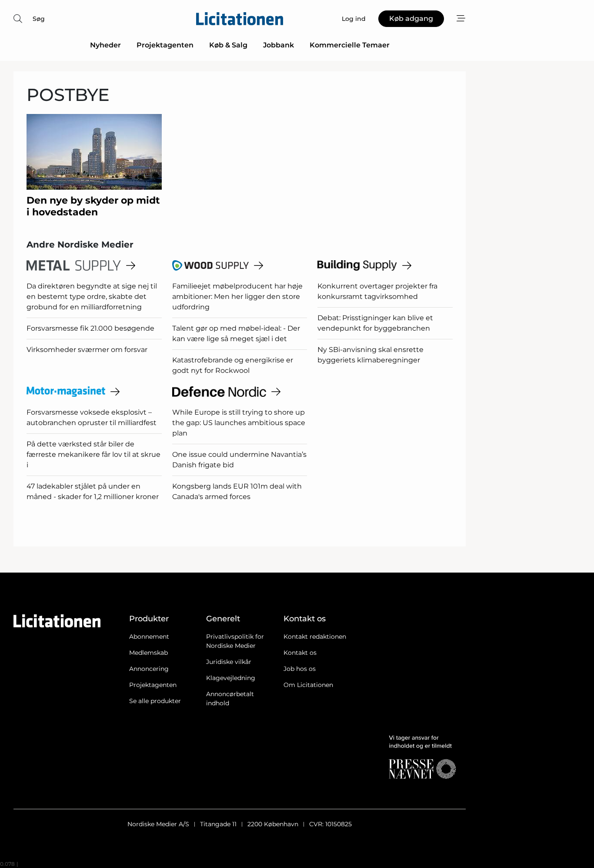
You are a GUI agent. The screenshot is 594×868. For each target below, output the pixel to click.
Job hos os (300, 669)
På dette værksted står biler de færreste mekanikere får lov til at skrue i (93, 454)
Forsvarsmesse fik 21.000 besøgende (90, 328)
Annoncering (149, 669)
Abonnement (149, 636)
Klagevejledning (230, 678)
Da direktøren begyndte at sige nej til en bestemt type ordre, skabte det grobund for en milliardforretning (92, 296)
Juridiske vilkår (228, 662)
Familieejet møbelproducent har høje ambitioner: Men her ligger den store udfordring (237, 296)
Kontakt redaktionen (315, 636)
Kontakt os (300, 653)
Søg (39, 19)
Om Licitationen (308, 685)
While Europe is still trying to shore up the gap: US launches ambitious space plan (238, 422)
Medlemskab (148, 653)
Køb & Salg (228, 45)
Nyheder (105, 45)
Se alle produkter (155, 701)
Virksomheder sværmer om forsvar (87, 349)
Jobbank (278, 45)
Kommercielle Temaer (350, 45)
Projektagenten (165, 45)
